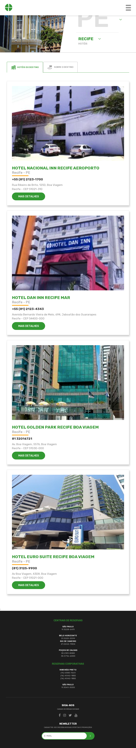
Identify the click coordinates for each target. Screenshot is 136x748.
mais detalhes (28, 196)
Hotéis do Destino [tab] (28, 67)
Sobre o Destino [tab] (63, 67)
